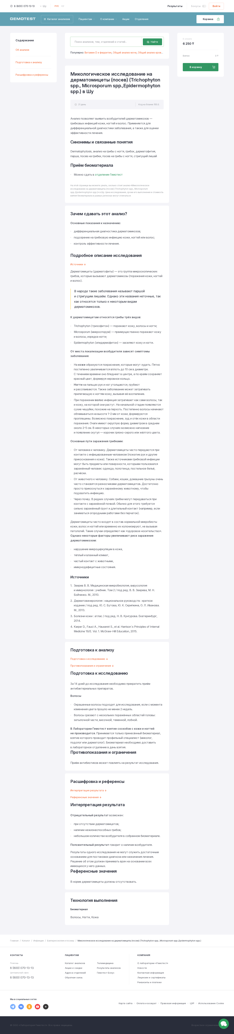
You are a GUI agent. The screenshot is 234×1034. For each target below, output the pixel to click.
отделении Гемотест (109, 174)
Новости (142, 968)
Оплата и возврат (146, 1003)
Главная (14, 940)
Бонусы (196, 6)
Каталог (26, 940)
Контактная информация (150, 972)
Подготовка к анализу (29, 62)
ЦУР (192, 1003)
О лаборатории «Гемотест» (152, 963)
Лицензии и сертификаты (151, 977)
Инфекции (38, 940)
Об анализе (22, 49)
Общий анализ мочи (125, 52)
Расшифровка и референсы (32, 74)
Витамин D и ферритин (98, 52)
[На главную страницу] (22, 19)
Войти (216, 6)
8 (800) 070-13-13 (24, 6)
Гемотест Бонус (105, 972)
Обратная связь (74, 977)
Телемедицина (105, 963)
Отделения (141, 19)
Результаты (175, 6)
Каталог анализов (75, 963)
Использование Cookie (211, 1003)
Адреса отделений (75, 972)
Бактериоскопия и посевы (60, 940)
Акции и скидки (73, 968)
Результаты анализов (109, 968)
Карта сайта (125, 1003)
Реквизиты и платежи (149, 982)
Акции (125, 19)
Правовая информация (173, 1003)
